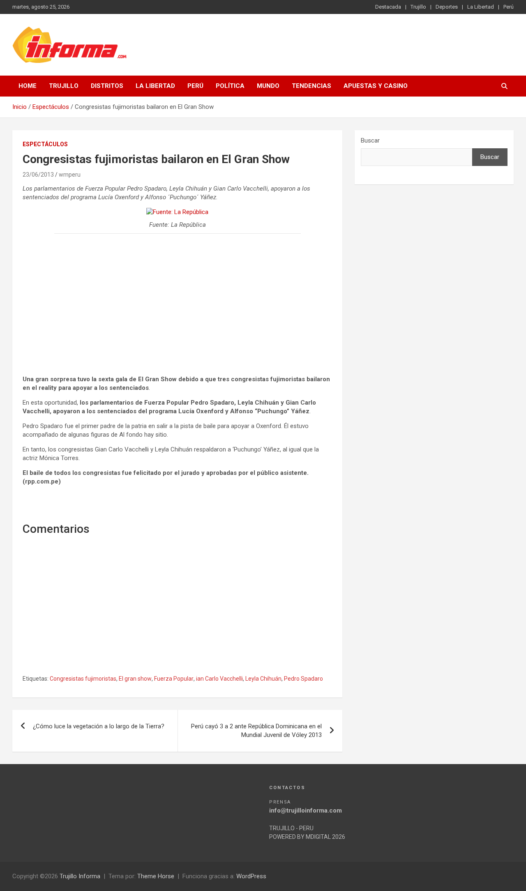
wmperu (70, 174)
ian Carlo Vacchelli (219, 678)
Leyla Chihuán (263, 678)
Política (230, 86)
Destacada (388, 7)
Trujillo (418, 7)
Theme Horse (155, 876)
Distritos (107, 86)
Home (27, 86)
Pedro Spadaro (303, 678)
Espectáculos (45, 144)
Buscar (370, 140)
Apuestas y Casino (376, 86)
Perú (508, 7)
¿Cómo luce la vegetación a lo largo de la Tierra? (98, 726)
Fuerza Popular (174, 678)
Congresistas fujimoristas (83, 678)
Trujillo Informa (80, 876)
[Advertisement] (177, 299)
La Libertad (480, 7)
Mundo (268, 86)
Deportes (447, 7)
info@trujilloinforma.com (305, 810)
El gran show (135, 678)
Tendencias (311, 86)
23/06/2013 (38, 174)
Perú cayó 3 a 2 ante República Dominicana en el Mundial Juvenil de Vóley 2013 (256, 731)
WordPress (251, 876)
